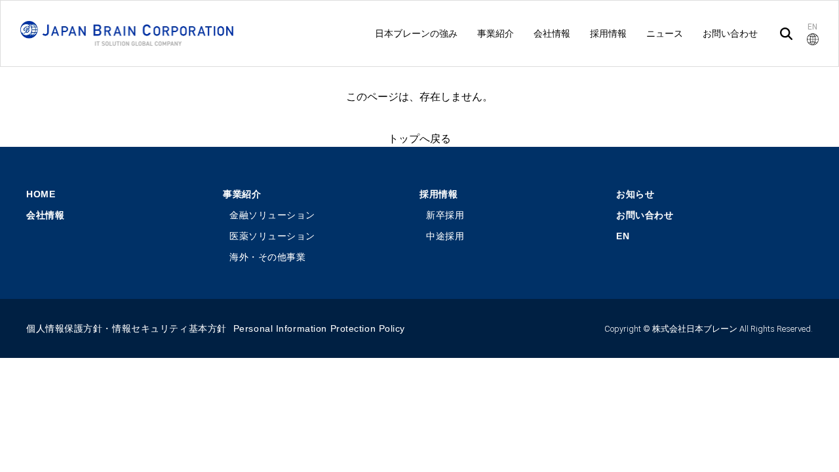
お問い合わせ (644, 215)
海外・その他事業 (267, 257)
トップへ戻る (419, 138)
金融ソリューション (272, 215)
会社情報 (45, 215)
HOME (40, 194)
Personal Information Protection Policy (319, 328)
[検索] (786, 34)
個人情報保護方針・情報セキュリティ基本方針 (126, 328)
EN (622, 236)
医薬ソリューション (272, 236)
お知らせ (635, 194)
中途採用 (445, 236)
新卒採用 (445, 215)
